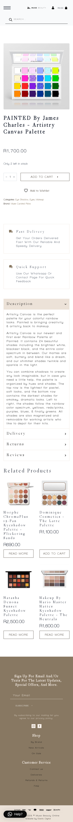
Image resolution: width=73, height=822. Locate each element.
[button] (15, 814)
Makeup (40, 199)
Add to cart (42, 176)
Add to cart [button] (54, 553)
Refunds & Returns (37, 780)
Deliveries (36, 775)
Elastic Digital (44, 819)
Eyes (32, 199)
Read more (18, 553)
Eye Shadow (21, 199)
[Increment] (14, 177)
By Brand (36, 742)
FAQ (36, 786)
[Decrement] (6, 177)
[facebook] (39, 726)
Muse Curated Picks (21, 203)
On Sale (36, 753)
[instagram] (33, 726)
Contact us (36, 769)
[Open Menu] (7, 7)
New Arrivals (36, 748)
